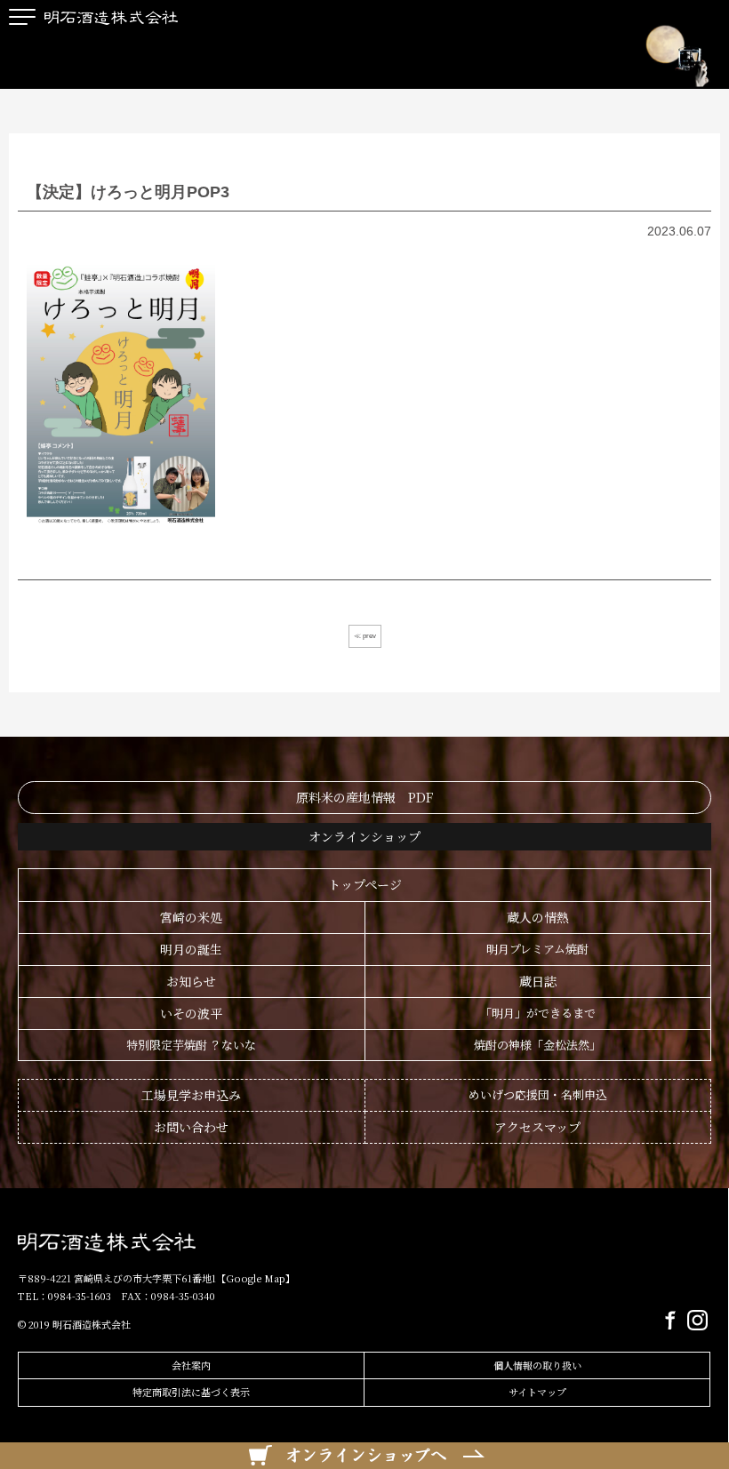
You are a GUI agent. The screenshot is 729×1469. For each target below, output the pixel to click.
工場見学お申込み (191, 1095)
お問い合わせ (191, 1127)
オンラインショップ (364, 836)
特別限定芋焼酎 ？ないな (191, 1044)
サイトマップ (537, 1392)
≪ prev (365, 636)
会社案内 (191, 1365)
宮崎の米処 (191, 917)
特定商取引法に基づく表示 (191, 1392)
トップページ (365, 884)
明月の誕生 (191, 949)
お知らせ (191, 981)
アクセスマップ (537, 1127)
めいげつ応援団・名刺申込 (538, 1094)
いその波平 (191, 1013)
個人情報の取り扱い (537, 1365)
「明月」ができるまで (538, 1012)
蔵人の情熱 (538, 917)
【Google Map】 (255, 1278)
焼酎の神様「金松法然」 (537, 1044)
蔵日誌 (538, 981)
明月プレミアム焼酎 (537, 948)
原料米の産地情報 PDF (364, 797)
